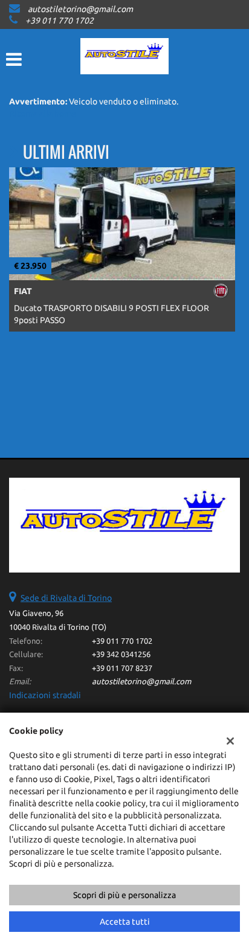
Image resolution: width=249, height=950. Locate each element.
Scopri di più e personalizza (124, 895)
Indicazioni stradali (45, 695)
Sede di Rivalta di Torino (66, 598)
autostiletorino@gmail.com (80, 9)
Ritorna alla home (42, 113)
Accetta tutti (125, 921)
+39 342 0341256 (121, 654)
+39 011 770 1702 (59, 20)
